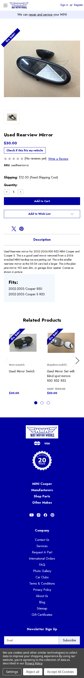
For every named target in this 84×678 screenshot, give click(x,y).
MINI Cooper (42, 484)
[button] (42, 214)
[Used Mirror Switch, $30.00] (23, 342)
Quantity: (11, 185)
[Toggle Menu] (5, 5)
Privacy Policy (42, 589)
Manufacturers (42, 490)
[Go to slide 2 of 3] (42, 402)
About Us (42, 596)
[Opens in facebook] (6, 228)
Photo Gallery (42, 571)
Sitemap (42, 608)
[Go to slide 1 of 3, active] (35, 402)
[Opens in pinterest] (21, 228)
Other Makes (42, 502)
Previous (8, 364)
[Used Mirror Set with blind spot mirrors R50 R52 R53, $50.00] (61, 342)
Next (77, 364)
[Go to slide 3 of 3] (48, 402)
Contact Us (42, 540)
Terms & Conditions (42, 583)
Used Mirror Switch (22, 371)
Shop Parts (42, 496)
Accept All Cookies (60, 672)
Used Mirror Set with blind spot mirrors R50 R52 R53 (61, 376)
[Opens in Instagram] (39, 515)
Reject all (32, 672)
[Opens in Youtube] (31, 515)
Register (78, 5)
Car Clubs (42, 577)
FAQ (42, 565)
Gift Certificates (42, 614)
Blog (42, 602)
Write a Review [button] (58, 159)
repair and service (41, 14)
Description (42, 239)
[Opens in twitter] (14, 228)
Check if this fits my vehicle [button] (24, 150)
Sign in (64, 5)
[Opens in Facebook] (45, 515)
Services (42, 546)
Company (42, 530)
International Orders (42, 558)
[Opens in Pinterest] (52, 515)
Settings (12, 672)
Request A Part (42, 552)
